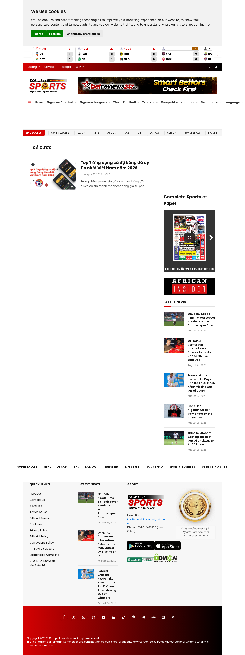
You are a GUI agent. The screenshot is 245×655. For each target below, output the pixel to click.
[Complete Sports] (48, 86)
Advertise (36, 506)
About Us (36, 494)
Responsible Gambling (44, 555)
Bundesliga (192, 132)
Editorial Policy (39, 536)
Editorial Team (39, 518)
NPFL (96, 132)
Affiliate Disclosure (42, 549)
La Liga (154, 132)
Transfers (150, 102)
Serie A (171, 132)
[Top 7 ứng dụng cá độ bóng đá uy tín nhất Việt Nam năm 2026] (53, 174)
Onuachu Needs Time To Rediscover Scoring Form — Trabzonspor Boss (201, 319)
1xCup (81, 132)
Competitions (171, 102)
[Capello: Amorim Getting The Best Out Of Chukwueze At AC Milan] (174, 438)
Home (39, 102)
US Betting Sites (215, 466)
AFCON (111, 132)
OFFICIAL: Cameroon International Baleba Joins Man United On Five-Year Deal (200, 350)
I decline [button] (55, 33)
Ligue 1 (212, 132)
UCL (126, 132)
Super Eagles (60, 132)
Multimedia (209, 102)
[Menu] (29, 102)
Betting (32, 67)
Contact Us (37, 500)
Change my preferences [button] (83, 33)
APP (78, 67)
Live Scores (34, 132)
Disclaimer (37, 524)
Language (232, 102)
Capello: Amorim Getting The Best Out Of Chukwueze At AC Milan (201, 438)
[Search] (215, 67)
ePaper (66, 67)
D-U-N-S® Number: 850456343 (42, 563)
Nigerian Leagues (93, 102)
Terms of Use (38, 512)
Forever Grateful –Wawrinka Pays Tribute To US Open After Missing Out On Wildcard (201, 383)
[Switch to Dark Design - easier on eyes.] (210, 66)
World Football (124, 102)
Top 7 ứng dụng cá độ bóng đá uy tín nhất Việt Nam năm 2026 (115, 165)
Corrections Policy (42, 542)
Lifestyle (132, 466)
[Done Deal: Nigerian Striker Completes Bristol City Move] (174, 411)
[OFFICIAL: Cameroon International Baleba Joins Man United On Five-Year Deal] (174, 345)
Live (191, 102)
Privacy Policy (39, 530)
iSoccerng (154, 466)
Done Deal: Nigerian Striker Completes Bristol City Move (200, 411)
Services (49, 67)
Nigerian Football (60, 102)
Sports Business (182, 466)
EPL (139, 132)
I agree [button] (38, 33)
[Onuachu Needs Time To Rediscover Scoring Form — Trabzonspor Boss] (174, 319)
